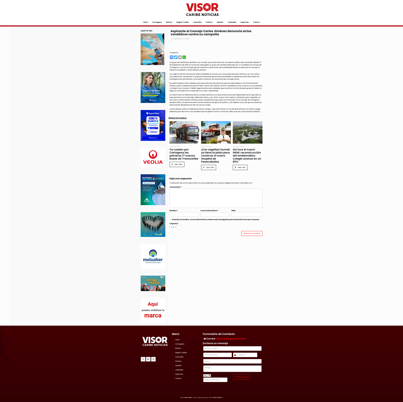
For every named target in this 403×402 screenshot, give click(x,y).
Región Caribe (181, 352)
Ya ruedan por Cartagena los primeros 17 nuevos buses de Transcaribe (183, 154)
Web (233, 210)
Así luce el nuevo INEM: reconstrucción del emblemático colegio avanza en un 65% (247, 156)
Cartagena (179, 344)
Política (178, 361)
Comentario (175, 187)
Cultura (178, 378)
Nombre (173, 210)
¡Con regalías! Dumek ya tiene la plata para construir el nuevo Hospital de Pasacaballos (215, 156)
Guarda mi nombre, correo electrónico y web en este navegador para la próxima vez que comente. (216, 219)
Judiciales (179, 370)
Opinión (178, 365)
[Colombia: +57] (235, 355)
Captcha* (174, 223)
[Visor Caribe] (201, 9)
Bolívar (178, 348)
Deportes (179, 374)
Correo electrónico (209, 210)
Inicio (177, 339)
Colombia (179, 357)
